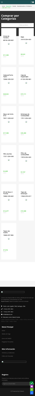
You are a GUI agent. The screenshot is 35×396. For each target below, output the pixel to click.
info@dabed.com (7, 314)
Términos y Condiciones (8, 353)
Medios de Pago (6, 334)
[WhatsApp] (31, 389)
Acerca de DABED (6, 338)
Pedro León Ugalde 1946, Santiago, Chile (14, 306)
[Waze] (31, 392)
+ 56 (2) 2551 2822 (8, 309)
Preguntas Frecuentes (7, 342)
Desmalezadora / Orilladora (24, 6)
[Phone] (31, 383)
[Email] (31, 386)
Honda (14, 6)
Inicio (3, 6)
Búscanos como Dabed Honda (11, 317)
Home (3, 330)
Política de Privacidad (7, 356)
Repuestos (8, 6)
